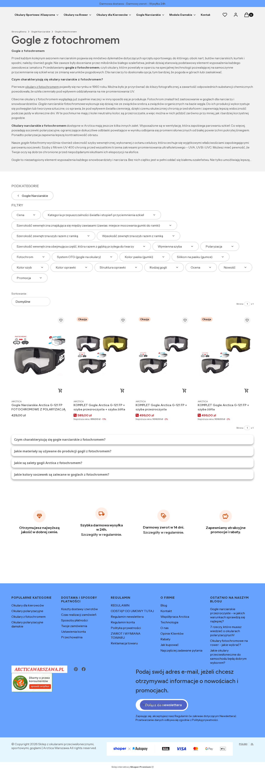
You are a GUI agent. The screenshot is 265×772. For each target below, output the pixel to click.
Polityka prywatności (126, 628)
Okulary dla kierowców (27, 605)
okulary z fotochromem (42, 87)
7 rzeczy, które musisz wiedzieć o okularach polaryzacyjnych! (226, 631)
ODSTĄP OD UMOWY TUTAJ (132, 611)
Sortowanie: (19, 293)
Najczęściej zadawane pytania (181, 650)
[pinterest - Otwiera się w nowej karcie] (76, 669)
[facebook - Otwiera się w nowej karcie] (83, 669)
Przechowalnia (71, 637)
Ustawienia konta (73, 631)
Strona (239, 303)
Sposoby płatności (74, 620)
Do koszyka (60, 390)
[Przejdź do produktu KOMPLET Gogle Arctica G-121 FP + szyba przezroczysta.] (163, 356)
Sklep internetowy (131, 766)
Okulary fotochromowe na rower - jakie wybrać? (229, 643)
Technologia (169, 622)
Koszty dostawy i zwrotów (79, 609)
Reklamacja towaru (124, 643)
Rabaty (165, 639)
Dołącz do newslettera (163, 705)
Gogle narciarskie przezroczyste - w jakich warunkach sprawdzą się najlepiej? (227, 615)
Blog (163, 605)
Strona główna (18, 31)
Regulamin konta (123, 622)
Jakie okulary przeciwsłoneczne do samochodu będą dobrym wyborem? (228, 656)
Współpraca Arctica (174, 616)
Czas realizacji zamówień (78, 615)
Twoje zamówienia (74, 626)
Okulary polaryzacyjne (27, 611)
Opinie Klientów (172, 633)
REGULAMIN (120, 605)
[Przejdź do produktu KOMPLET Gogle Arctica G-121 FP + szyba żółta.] (226, 356)
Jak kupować (169, 645)
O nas (164, 628)
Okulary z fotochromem (28, 616)
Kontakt (166, 611)
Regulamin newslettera (127, 616)
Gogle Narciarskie (40, 31)
